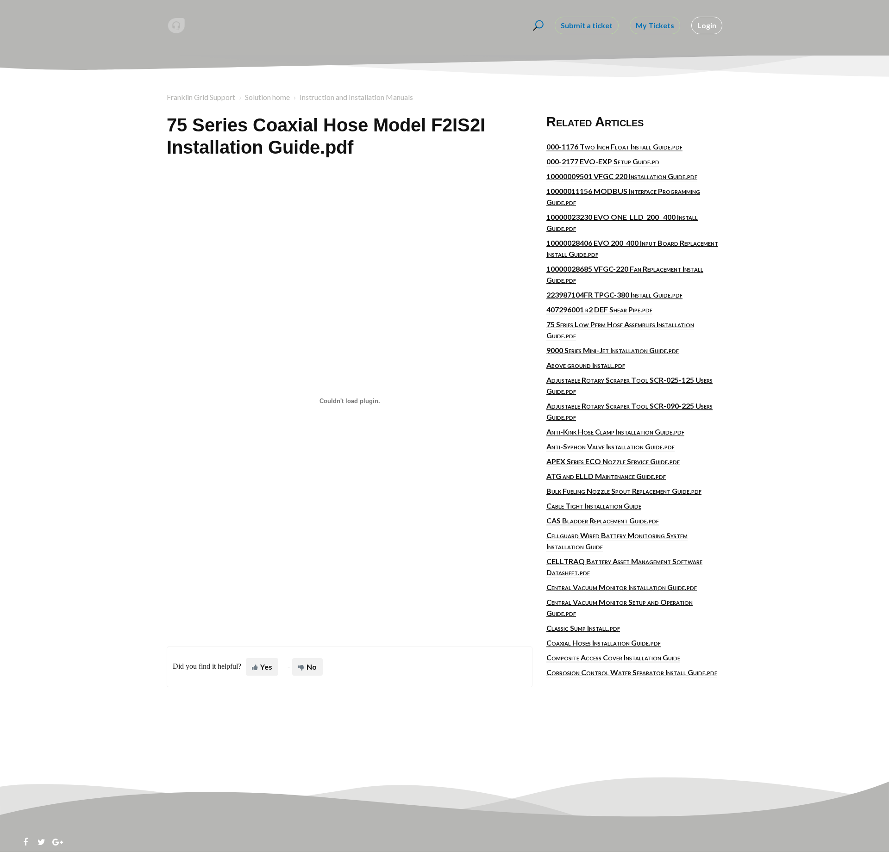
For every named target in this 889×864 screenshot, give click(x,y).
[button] (537, 25)
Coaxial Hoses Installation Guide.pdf (603, 642)
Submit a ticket (587, 25)
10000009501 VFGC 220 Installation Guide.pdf (621, 176)
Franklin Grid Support (201, 97)
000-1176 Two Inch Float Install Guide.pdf (614, 146)
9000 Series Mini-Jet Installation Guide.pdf (612, 350)
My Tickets (655, 25)
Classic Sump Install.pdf (583, 627)
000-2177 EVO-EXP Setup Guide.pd (602, 161)
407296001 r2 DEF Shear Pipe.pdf (599, 309)
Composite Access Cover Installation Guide (613, 657)
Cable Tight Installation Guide (593, 505)
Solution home (267, 97)
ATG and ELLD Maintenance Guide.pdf (606, 476)
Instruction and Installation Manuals (356, 97)
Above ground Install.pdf (585, 365)
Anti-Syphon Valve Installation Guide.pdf (610, 446)
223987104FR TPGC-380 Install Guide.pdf (614, 294)
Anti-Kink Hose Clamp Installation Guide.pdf (615, 431)
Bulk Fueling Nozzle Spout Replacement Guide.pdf (623, 490)
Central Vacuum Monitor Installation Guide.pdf (621, 587)
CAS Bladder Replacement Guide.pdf (602, 520)
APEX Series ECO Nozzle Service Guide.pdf (613, 461)
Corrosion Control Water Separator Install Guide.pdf (631, 672)
